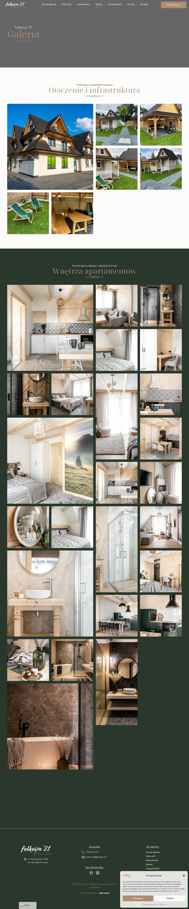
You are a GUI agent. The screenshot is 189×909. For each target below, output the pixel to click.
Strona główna (49, 4)
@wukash (104, 893)
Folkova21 (66, 4)
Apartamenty (83, 4)
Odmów (169, 898)
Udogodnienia (115, 4)
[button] (184, 875)
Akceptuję (138, 898)
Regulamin (94, 887)
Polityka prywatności (150, 904)
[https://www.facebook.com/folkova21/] (91, 873)
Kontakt (144, 4)
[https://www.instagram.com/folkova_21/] (98, 873)
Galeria (99, 4)
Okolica (131, 4)
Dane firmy (163, 904)
